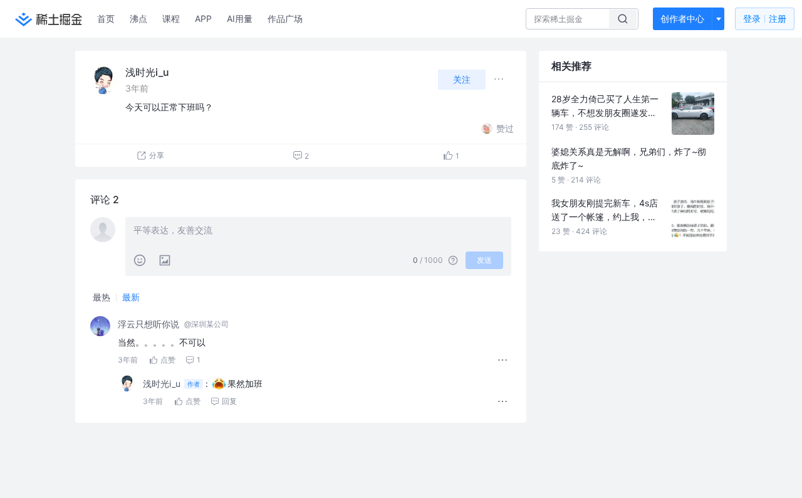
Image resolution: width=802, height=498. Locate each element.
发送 (484, 260)
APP (203, 18)
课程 (171, 18)
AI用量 (240, 18)
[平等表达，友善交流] (318, 231)
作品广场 (285, 18)
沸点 (138, 18)
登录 (764, 18)
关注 (462, 79)
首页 (106, 18)
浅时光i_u (147, 72)
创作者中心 (682, 18)
